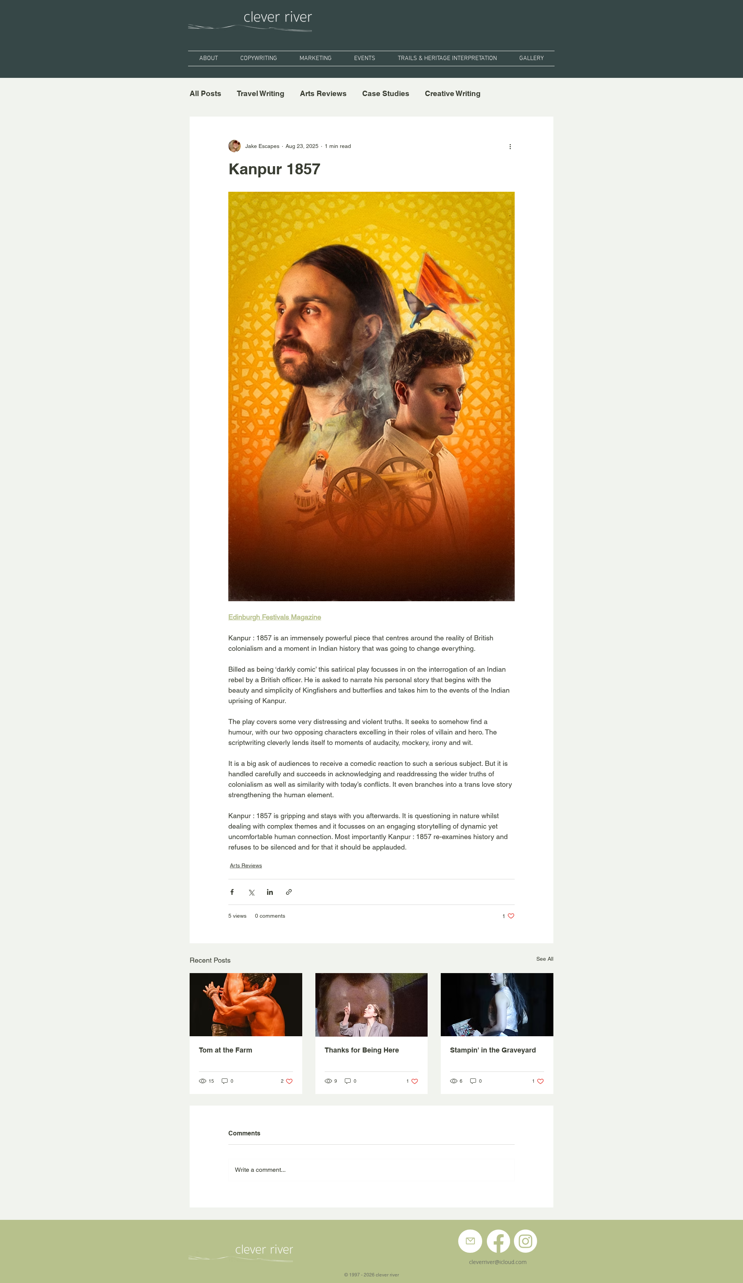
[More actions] (510, 146)
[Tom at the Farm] (246, 1004)
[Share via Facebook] (232, 892)
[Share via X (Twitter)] (251, 892)
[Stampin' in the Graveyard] (497, 1004)
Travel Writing (260, 93)
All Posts (205, 93)
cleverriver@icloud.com (498, 1262)
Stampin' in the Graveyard (493, 1050)
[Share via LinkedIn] (270, 892)
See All (544, 959)
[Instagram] (525, 1241)
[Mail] (470, 1241)
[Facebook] (498, 1241)
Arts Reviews (323, 93)
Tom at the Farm (225, 1050)
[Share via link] (289, 892)
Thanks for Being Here (362, 1050)
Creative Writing (453, 93)
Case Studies (385, 93)
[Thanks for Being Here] (371, 1005)
